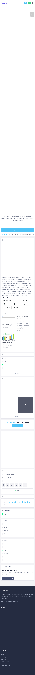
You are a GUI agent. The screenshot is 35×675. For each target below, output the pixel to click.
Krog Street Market (7, 324)
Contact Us (3, 659)
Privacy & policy (5, 661)
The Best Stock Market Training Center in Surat (8, 342)
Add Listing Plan (5, 665)
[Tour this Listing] (32, 14)
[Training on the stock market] (24, 323)
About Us (3, 654)
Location (3, 668)
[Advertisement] (17, 259)
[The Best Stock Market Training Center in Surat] (8, 336)
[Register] (29, 3)
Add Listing (4, 663)
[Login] (25, 3)
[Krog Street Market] (8, 319)
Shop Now (18, 230)
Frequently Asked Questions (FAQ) (9, 657)
